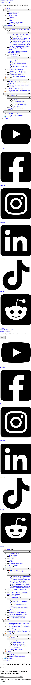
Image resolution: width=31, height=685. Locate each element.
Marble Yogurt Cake (14, 113)
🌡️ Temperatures (14, 56)
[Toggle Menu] (17, 10)
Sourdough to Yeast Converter (17, 71)
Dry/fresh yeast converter (16, 69)
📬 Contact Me (8, 117)
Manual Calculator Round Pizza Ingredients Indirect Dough (20, 38)
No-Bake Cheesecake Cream (17, 115)
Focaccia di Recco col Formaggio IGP (19, 90)
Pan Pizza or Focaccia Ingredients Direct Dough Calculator (17, 51)
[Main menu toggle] (3, 337)
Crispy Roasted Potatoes (15, 108)
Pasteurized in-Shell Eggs (16, 22)
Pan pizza (11, 86)
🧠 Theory (7, 8)
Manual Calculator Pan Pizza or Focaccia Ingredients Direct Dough (20, 42)
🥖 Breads (12, 95)
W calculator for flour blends (17, 74)
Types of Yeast (13, 15)
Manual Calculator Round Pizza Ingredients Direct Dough (20, 35)
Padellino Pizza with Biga (16, 88)
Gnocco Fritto (16, 106)
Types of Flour (13, 13)
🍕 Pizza (6, 78)
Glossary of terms (14, 12)
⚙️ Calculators (8, 25)
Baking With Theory (5, 2)
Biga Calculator (13, 54)
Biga (10, 19)
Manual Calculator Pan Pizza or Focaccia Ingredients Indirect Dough (20, 45)
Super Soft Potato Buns (19, 103)
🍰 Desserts (7, 109)
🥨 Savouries (8, 92)
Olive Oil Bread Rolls (18, 101)
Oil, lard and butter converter (17, 76)
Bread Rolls (16, 99)
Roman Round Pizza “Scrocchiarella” (19, 85)
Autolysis (11, 17)
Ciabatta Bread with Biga (19, 104)
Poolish (11, 20)
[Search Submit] (17, 677)
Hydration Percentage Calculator (18, 73)
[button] (12, 8)
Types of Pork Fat (14, 24)
